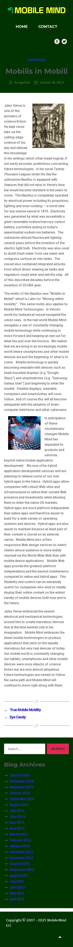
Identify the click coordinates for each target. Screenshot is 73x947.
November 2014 (21, 787)
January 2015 (20, 775)
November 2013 (21, 858)
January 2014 (20, 846)
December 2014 (21, 781)
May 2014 (17, 822)
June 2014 (17, 817)
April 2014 (17, 828)
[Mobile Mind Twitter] (64, 41)
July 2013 (17, 881)
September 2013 (22, 870)
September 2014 (22, 799)
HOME (22, 26)
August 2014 (19, 805)
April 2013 (17, 899)
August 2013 (19, 875)
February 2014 (20, 840)
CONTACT (47, 26)
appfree (24, 82)
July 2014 (17, 811)
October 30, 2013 (52, 82)
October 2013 (20, 864)
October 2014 (20, 793)
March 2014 (18, 834)
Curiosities (37, 60)
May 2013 (17, 893)
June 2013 (17, 887)
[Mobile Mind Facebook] (57, 41)
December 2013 (21, 852)
